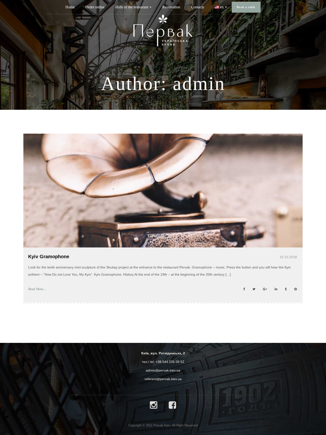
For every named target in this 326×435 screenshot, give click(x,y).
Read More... (37, 289)
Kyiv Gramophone (48, 256)
